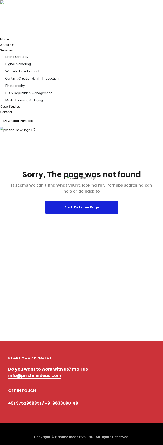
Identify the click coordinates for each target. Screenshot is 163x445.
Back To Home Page (81, 207)
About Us (7, 45)
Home (4, 39)
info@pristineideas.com (34, 375)
